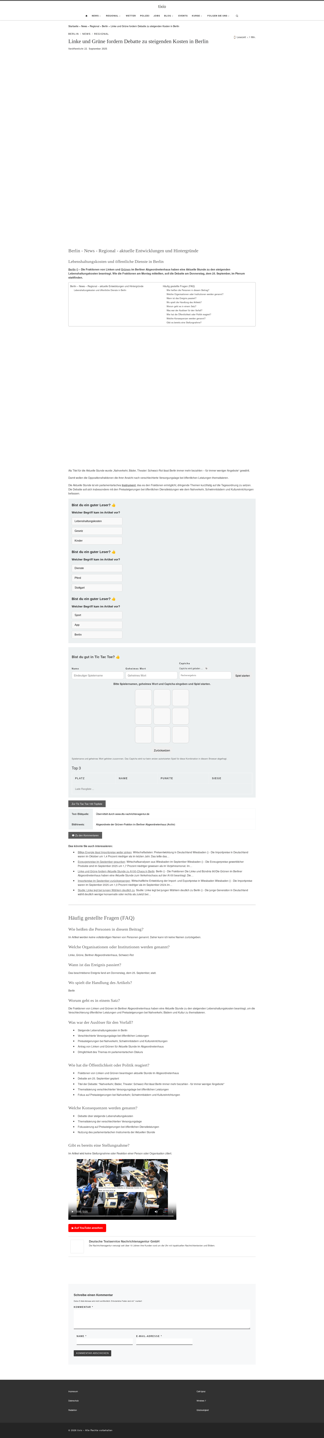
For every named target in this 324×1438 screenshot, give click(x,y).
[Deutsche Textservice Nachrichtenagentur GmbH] (77, 1246)
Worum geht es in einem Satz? (181, 306)
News (84, 26)
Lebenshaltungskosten (88, 521)
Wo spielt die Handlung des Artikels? (184, 302)
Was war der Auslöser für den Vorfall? (184, 310)
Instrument (129, 485)
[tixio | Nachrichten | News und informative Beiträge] (162, 6)
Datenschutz (73, 1400)
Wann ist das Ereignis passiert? (181, 298)
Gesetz (79, 530)
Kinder (79, 540)
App (77, 624)
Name (75, 668)
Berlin (105, 26)
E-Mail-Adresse (149, 1336)
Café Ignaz (201, 1391)
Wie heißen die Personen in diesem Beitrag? (188, 290)
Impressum (73, 1391)
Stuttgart (80, 587)
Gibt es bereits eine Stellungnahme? (184, 322)
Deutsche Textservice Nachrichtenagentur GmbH (124, 1241)
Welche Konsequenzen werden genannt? (186, 318)
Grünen (126, 269)
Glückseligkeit (203, 1410)
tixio (79, 1430)
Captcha (184, 663)
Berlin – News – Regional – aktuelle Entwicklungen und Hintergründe (106, 286)
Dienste (79, 568)
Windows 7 (201, 1400)
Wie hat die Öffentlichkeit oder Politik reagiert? (189, 314)
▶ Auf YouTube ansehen (87, 1227)
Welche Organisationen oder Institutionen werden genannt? (195, 294)
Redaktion (72, 1410)
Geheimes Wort (136, 668)
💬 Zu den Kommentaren (85, 835)
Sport (78, 615)
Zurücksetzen (162, 750)
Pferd (78, 577)
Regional (94, 26)
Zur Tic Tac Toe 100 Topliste (87, 803)
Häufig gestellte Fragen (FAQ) (179, 286)
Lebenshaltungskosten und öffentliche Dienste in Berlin (100, 290)
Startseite (73, 26)
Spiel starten (242, 675)
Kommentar (83, 1307)
